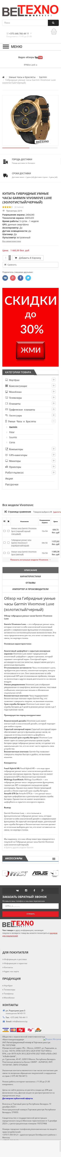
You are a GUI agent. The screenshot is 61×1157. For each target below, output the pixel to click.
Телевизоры (15, 397)
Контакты (8, 967)
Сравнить (12, 264)
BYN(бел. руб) (30, 65)
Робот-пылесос (14, 472)
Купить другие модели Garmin (19, 847)
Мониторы (14, 461)
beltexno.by (19, 1021)
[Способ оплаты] (16, 1030)
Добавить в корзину (29, 257)
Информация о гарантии (15, 963)
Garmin (43, 77)
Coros (12, 442)
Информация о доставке (15, 959)
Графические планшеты (21, 409)
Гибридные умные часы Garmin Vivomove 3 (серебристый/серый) (21, 543)
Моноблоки (15, 391)
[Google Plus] (13, 278)
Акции (9, 478)
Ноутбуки (13, 380)
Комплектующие (17, 386)
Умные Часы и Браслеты (22, 77)
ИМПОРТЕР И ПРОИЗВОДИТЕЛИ (30, 589)
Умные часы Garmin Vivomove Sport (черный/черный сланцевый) (23, 531)
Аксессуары (15, 415)
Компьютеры (15, 449)
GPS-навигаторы (17, 455)
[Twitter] (5, 278)
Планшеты (14, 403)
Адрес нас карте (11, 971)
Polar (12, 432)
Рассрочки (11, 484)
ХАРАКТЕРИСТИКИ (30, 576)
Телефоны (8, 993)
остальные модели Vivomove (30, 559)
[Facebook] (20, 278)
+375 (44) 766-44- (17, 1017)
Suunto (13, 437)
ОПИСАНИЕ (30, 570)
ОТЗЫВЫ (31, 582)
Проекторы (14, 466)
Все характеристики (11, 241)
